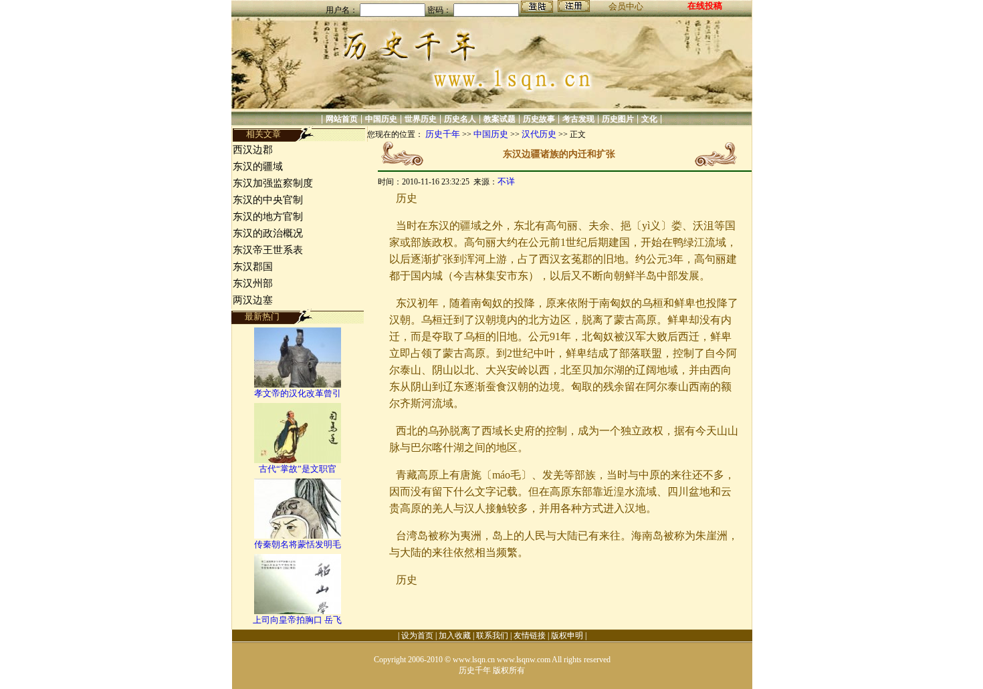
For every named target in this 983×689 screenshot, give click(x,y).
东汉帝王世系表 (268, 250)
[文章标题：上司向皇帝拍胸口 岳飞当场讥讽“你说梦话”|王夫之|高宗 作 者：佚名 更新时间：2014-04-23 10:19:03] (297, 611)
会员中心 (626, 6)
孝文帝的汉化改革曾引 (297, 393)
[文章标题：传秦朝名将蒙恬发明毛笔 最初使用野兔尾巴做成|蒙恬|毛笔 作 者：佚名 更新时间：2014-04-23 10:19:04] (297, 536)
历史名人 (460, 119)
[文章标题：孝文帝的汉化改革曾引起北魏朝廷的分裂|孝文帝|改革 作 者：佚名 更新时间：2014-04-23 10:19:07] (297, 385)
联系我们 (492, 635)
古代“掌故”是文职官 (297, 469)
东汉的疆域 (258, 166)
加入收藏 (455, 635)
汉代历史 (539, 134)
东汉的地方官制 (268, 216)
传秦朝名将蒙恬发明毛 (297, 544)
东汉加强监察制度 (273, 183)
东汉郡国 (253, 266)
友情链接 (530, 635)
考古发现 (578, 119)
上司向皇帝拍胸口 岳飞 (297, 620)
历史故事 (539, 119)
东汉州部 (253, 283)
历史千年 (442, 134)
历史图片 (618, 119)
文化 (649, 119)
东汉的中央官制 (268, 199)
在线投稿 (704, 6)
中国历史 (381, 119)
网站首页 (342, 119)
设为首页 (417, 635)
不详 (506, 181)
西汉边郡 (253, 149)
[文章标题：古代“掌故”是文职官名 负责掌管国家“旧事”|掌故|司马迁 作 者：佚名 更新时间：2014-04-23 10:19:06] (297, 460)
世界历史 (421, 119)
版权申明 (567, 635)
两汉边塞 (253, 300)
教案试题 (499, 119)
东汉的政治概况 (268, 233)
